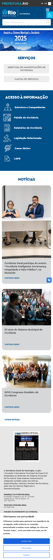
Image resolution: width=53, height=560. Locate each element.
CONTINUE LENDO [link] (12, 278)
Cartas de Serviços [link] (26, 79)
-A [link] (42, 3)
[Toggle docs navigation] (47, 10)
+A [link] (45, 3)
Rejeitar (26, 555)
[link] (49, 15)
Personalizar (26, 548)
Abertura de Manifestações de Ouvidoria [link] (26, 69)
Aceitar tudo (26, 541)
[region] (26, 536)
